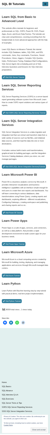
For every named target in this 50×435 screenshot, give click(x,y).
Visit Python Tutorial (13, 301)
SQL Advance (7, 391)
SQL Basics (6, 386)
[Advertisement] (25, 354)
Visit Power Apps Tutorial (14, 244)
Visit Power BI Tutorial (13, 213)
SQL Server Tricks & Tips (12, 403)
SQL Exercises (8, 399)
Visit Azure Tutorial (12, 275)
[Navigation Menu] (45, 4)
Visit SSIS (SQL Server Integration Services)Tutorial (25, 167)
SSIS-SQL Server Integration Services (17, 411)
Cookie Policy (8, 425)
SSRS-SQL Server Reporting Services (17, 407)
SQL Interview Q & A (10, 395)
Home (4, 382)
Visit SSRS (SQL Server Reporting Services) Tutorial (25, 113)
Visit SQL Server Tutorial (14, 77)
